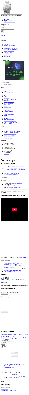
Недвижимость (7, 107)
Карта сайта (7, 56)
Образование (7, 108)
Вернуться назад (5, 389)
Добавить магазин (8, 20)
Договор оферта (8, 53)
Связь (5, 117)
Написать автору (5, 279)
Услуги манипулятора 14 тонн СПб (12, 271)
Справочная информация (10, 119)
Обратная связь (17, 364)
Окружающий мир (8, 111)
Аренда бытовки (8, 138)
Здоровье (6, 96)
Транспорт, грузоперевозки (10, 122)
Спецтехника (7, 118)
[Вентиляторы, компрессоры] (11, 173)
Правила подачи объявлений (11, 49)
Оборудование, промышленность (12, 112)
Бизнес (5, 91)
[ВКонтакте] (1, 278)
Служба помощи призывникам (11, 132)
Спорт (5, 115)
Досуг (5, 95)
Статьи (5, 57)
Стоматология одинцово (10, 134)
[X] (6, 278)
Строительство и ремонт (10, 121)
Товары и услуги (8, 123)
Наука (5, 106)
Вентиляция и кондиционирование (12, 270)
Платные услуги (8, 52)
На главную (7, 43)
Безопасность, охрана (9, 92)
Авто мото (6, 89)
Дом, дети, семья (8, 94)
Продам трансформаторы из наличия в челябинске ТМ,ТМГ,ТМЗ (13, 263)
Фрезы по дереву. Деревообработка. (13, 268)
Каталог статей (7, 55)
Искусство (6, 98)
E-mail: (2, 25)
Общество (6, 110)
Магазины (6, 19)
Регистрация (4, 35)
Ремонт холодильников (9, 135)
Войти (2, 31)
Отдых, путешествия (9, 114)
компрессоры (17, 187)
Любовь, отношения (9, 102)
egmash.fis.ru (13, 185)
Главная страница (8, 364)
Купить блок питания (9, 136)
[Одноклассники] (3, 278)
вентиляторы (10, 187)
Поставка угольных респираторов (12, 131)
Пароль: (3, 28)
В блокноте (6, 154)
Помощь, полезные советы (10, 48)
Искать (2, 343)
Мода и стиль (7, 104)
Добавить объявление (9, 22)
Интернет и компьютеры (10, 99)
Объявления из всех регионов (8, 390)
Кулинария (6, 100)
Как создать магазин (9, 51)
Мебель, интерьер (8, 103)
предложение (18, 183)
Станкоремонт (24, 257)
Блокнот (6, 17)
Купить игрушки (8, 84)
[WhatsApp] (8, 278)
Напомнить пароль (5, 37)
